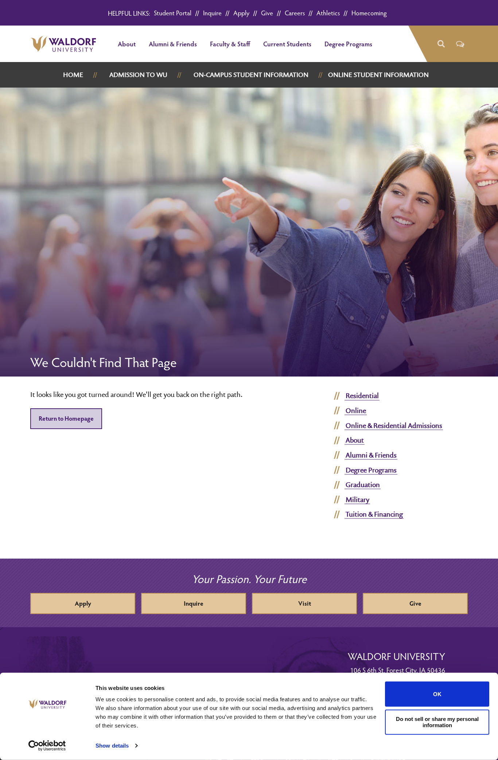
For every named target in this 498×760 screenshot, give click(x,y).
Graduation (363, 484)
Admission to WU (138, 74)
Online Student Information (378, 74)
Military (357, 499)
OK (437, 694)
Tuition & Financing (374, 514)
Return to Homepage (66, 418)
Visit (304, 603)
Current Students (287, 43)
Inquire (212, 12)
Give (267, 12)
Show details (112, 745)
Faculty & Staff (230, 43)
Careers (295, 12)
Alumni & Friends (173, 43)
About (127, 43)
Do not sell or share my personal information (437, 722)
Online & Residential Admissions (394, 425)
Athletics (328, 12)
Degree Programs (348, 43)
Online (356, 410)
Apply (241, 12)
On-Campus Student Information (251, 74)
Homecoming (369, 12)
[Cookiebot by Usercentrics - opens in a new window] (47, 745)
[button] (440, 44)
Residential (362, 395)
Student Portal (172, 12)
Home (73, 74)
